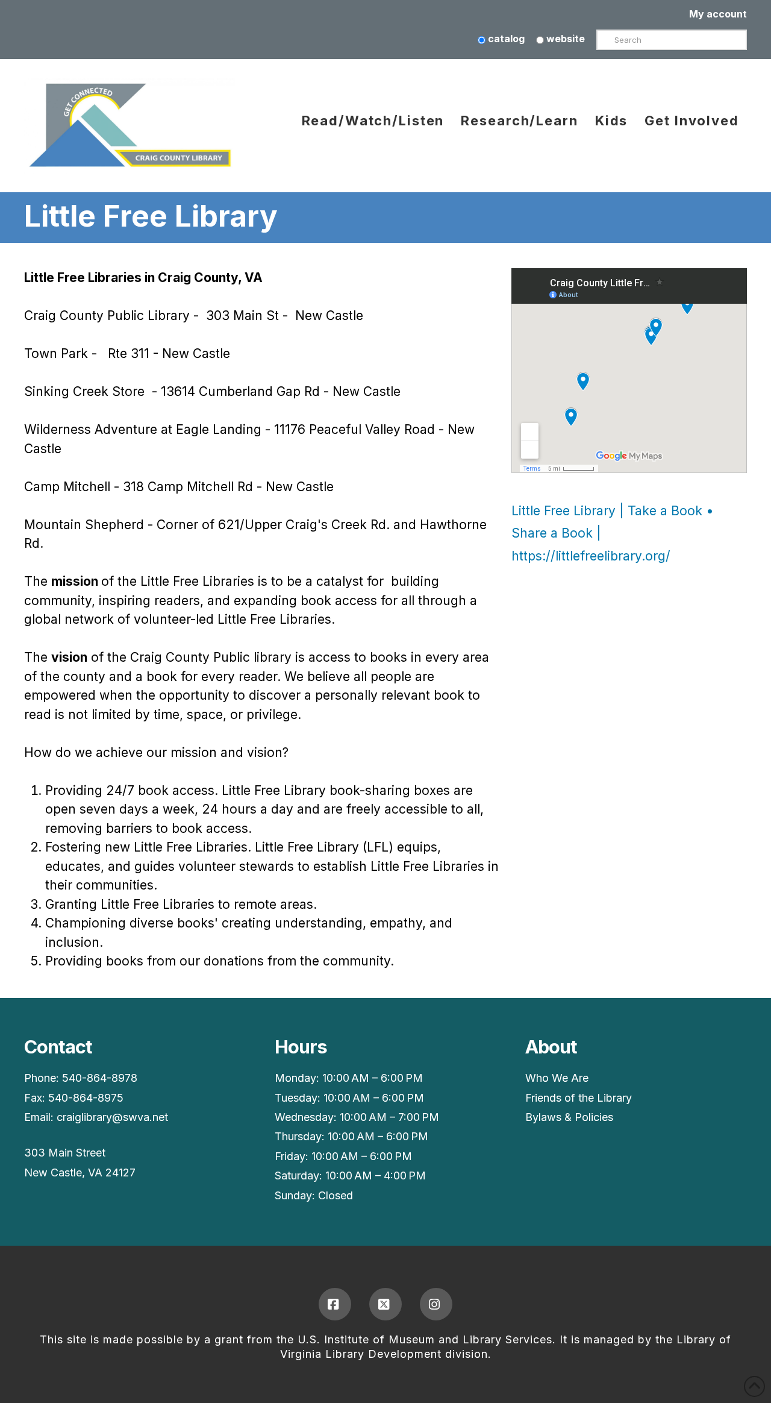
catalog (505, 39)
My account (718, 14)
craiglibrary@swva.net (112, 1117)
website (564, 39)
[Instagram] (436, 1304)
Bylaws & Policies (569, 1117)
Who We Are (556, 1078)
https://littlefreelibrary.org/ (590, 555)
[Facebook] (335, 1304)
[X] (385, 1304)
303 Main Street (64, 1152)
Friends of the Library (578, 1097)
